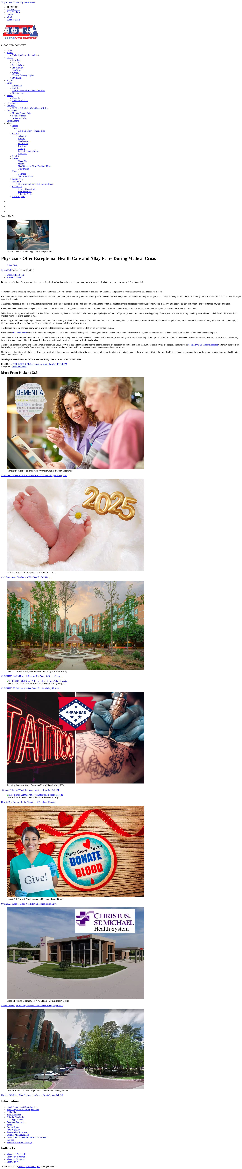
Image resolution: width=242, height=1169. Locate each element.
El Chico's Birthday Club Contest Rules (29, 108)
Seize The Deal (13, 12)
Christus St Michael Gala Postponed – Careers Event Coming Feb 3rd (32, 1095)
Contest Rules (13, 1127)
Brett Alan (16, 78)
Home (9, 50)
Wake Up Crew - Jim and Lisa (25, 55)
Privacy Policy (13, 1130)
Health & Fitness (19, 366)
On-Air (10, 57)
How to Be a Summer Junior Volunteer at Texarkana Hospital (28, 802)
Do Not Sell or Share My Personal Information (27, 1137)
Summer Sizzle (13, 20)
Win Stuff (11, 105)
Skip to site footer (27, 2)
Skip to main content (10, 2)
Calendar (16, 98)
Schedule (16, 60)
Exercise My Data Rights (18, 1135)
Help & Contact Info (21, 113)
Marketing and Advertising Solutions (23, 1109)
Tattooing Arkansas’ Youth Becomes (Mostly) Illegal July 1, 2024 (30, 790)
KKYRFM (62, 364)
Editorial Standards (15, 1117)
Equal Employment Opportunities (21, 1107)
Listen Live (17, 85)
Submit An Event (20, 100)
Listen (9, 83)
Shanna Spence (20, 332)
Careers (10, 14)
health (45, 364)
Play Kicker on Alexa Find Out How (28, 90)
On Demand (17, 93)
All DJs (15, 62)
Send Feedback (19, 116)
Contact (10, 1140)
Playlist (10, 80)
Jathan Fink (6, 270)
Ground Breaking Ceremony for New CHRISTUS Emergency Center (32, 1005)
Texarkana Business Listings (19, 1142)
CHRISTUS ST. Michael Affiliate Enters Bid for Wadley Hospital (30, 688)
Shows (10, 52)
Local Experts (13, 121)
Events (10, 95)
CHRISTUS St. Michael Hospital (203, 345)
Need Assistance (14, 1114)
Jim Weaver (17, 68)
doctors (38, 364)
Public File (11, 1112)
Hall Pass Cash (13, 9)
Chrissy (15, 73)
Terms (9, 1125)
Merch (9, 17)
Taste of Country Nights (23, 75)
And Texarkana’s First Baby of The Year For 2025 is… (25, 577)
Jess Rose (16, 70)
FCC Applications (15, 1119)
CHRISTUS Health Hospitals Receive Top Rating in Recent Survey (31, 676)
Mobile (15, 88)
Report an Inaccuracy (16, 1122)
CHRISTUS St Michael (23, 364)
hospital (52, 364)
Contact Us (12, 110)
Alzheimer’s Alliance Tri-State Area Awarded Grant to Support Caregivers (34, 475)
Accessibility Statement (17, 1132)
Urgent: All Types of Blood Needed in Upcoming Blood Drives (29, 904)
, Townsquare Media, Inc (29, 1166)
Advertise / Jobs (19, 118)
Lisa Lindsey (18, 65)
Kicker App (12, 103)
